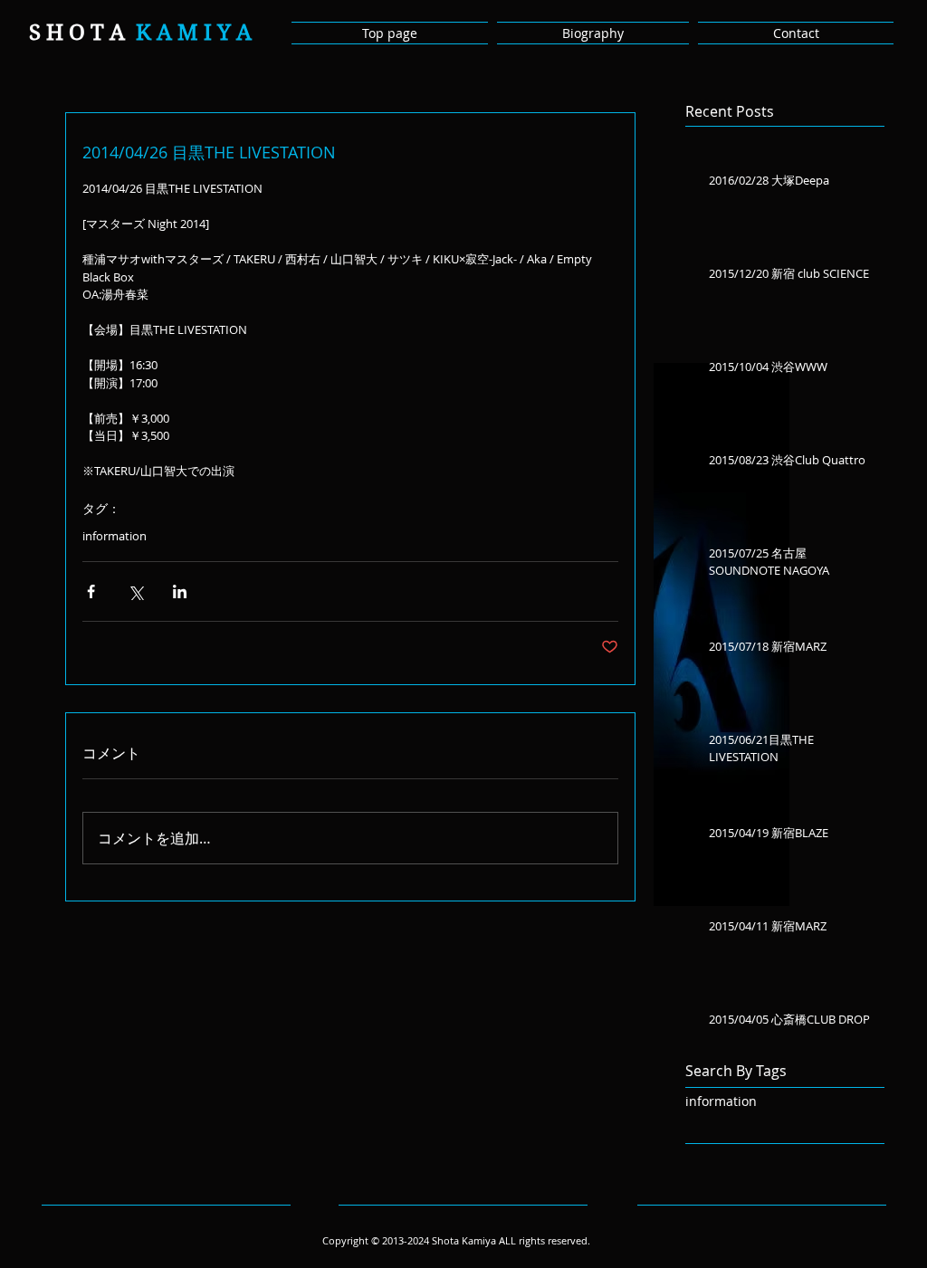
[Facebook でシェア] (91, 591)
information (114, 536)
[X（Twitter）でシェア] (135, 591)
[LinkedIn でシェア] (179, 591)
